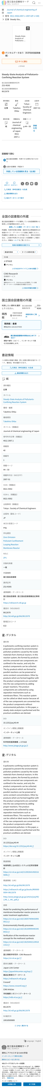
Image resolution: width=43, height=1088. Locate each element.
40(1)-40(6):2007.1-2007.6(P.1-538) (24, 15)
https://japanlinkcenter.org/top (16, 971)
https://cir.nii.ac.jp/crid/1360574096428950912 (21, 920)
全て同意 (32, 1084)
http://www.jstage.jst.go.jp (14, 745)
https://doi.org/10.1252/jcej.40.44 (17, 846)
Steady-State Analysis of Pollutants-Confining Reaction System (18, 401)
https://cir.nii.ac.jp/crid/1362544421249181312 (21, 943)
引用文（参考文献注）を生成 (16, 189)
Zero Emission (9, 537)
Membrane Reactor (11, 548)
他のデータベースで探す (15, 198)
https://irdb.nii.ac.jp (11, 997)
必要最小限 (12, 1084)
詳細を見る (35, 128)
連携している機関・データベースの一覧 (23, 227)
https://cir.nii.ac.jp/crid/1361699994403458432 (21, 930)
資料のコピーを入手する (10, 1059)
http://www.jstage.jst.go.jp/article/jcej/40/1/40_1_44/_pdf (21, 898)
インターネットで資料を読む (12, 1056)
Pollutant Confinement (13, 540)
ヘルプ (15, 240)
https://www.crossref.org (14, 985)
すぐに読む (23, 61)
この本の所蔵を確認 (29, 288)
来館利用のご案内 (31, 315)
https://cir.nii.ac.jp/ (11, 958)
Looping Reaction (10, 544)
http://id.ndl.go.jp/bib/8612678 (16, 616)
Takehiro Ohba (9, 421)
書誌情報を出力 (12, 193)
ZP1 (5, 557)
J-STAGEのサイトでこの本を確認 (24, 268)
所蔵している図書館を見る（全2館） (21, 171)
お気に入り (7, 185)
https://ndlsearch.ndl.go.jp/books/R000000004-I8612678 (21, 891)
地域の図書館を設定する (21, 245)
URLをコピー (14, 185)
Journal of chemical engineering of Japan (22, 11)
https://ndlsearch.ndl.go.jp (14, 602)
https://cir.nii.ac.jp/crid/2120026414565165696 (21, 873)
